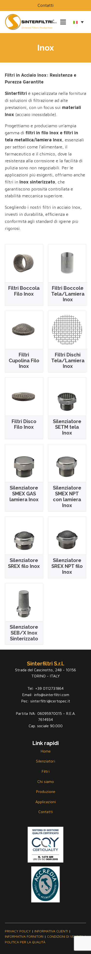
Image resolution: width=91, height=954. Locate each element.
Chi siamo (45, 781)
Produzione (45, 791)
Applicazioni (45, 802)
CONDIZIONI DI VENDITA (65, 936)
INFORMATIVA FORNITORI (24, 936)
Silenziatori (45, 761)
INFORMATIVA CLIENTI (51, 931)
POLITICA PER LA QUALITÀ (25, 942)
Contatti (45, 811)
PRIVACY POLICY (18, 931)
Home (46, 751)
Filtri (45, 771)
